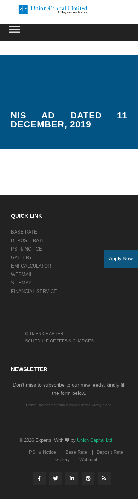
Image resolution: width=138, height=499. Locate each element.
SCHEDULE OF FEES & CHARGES (59, 341)
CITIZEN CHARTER (44, 333)
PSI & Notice (26, 249)
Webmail (22, 274)
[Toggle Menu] (14, 29)
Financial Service (34, 291)
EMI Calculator (31, 266)
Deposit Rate (28, 240)
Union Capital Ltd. (95, 440)
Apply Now (121, 258)
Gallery (21, 257)
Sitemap (21, 283)
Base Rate (24, 232)
